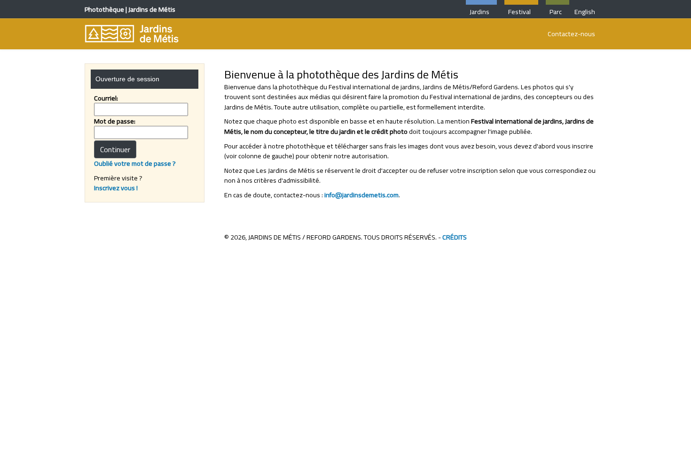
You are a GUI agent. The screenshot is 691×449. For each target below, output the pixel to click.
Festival (519, 11)
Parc (556, 11)
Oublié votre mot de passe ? (135, 163)
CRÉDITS (454, 237)
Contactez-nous (571, 33)
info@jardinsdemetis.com (361, 194)
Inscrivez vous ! (116, 187)
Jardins (479, 11)
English (584, 11)
